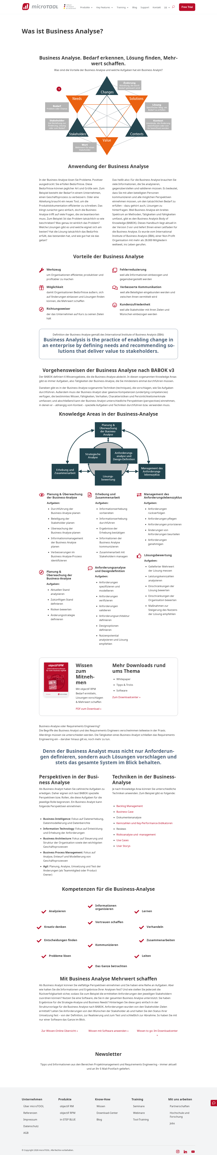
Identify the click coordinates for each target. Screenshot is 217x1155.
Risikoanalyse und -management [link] (136, 834)
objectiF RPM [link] (67, 1113)
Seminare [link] (139, 1106)
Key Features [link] (103, 7)
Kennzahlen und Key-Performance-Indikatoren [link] (144, 823)
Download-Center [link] (107, 1113)
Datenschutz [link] (31, 1126)
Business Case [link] (124, 811)
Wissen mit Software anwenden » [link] (108, 1031)
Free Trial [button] (187, 7)
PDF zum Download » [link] (88, 708)
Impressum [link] (30, 1119)
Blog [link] (134, 7)
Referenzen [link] (30, 1113)
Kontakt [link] (157, 7)
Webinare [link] (139, 1113)
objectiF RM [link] (67, 1106)
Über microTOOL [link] (33, 1106)
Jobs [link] (172, 1123)
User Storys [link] (123, 846)
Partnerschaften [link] (180, 1106)
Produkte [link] (85, 7)
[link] (40, 7)
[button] (177, 1152)
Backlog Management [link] (129, 806)
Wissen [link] (101, 1106)
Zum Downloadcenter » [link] (126, 697)
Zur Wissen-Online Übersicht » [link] (59, 1031)
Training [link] (121, 7)
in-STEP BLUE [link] (68, 1119)
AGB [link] (25, 1133)
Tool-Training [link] (141, 1119)
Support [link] (145, 7)
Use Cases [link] (122, 840)
